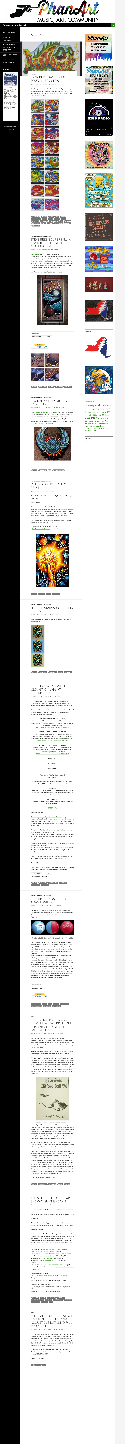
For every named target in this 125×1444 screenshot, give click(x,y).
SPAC (86, 423)
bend (57, 216)
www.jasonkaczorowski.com (53, 1265)
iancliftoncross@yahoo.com (41, 529)
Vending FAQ (98, 25)
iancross (41, 593)
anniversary (42, 1184)
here (42, 1047)
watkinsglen (56, 1006)
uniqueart (88, 431)
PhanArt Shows (54, 25)
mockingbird (42, 386)
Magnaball (44, 221)
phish (43, 1364)
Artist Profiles (64, 25)
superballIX (67, 386)
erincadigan (108, 408)
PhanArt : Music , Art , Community (15, 25)
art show (99, 405)
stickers (91, 424)
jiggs (87, 412)
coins (50, 1003)
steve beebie (58, 386)
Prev (5, 96)
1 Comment (56, 249)
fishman (100, 410)
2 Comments (54, 491)
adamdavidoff (36, 1003)
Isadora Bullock (107, 410)
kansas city (35, 221)
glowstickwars (52, 882)
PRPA (106, 418)
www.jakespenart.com (47, 1256)
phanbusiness (35, 683)
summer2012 (89, 426)
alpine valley (36, 216)
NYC (86, 415)
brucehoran (91, 408)
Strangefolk (6, 37)
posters (33, 74)
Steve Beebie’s (35, 254)
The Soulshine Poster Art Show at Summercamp (51, 1199)
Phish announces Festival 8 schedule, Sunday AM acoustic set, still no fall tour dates (52, 1321)
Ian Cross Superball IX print (48, 485)
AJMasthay (35, 1297)
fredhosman (51, 1297)
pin (50, 470)
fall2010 (86, 410)
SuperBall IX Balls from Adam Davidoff (50, 900)
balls (44, 1003)
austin (51, 216)
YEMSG (94, 430)
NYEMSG (101, 415)
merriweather (54, 221)
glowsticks (42, 882)
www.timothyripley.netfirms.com (49, 1254)
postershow (68, 1299)
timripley (44, 1302)
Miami (94, 412)
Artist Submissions (76, 25)
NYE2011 (94, 415)
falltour (95, 410)
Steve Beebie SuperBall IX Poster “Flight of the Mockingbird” (51, 242)
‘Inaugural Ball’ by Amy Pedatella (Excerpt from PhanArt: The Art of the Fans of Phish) (51, 1025)
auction (86, 408)
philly (43, 223)
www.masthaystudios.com (48, 1260)
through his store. (40, 95)
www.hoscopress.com (48, 1249)
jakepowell (60, 1297)
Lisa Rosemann (55, 1223)
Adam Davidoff (49, 910)
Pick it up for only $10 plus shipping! (42, 423)
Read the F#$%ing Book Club (9, 33)
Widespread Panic (7, 40)
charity (95, 408)
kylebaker (49, 1299)
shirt (103, 421)
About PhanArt (43, 25)
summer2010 (103, 424)
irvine (63, 219)
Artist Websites (88, 25)
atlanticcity (107, 406)
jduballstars (43, 672)
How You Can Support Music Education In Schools (9, 49)
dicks (50, 219)
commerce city (36, 219)
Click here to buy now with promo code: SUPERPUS (52, 727)
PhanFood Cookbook (9, 44)
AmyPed (34, 1184)
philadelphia (35, 223)
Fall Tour (90, 410)
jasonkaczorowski (37, 1299)
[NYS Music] (99, 348)
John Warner (43, 470)
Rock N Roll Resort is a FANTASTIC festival (44, 412)
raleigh (50, 223)
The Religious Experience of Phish (10, 55)
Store (4, 29)
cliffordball (52, 1184)
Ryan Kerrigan (58, 223)
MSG (108, 412)
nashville (68, 221)
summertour (64, 1003)
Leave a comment (56, 84)
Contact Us (107, 25)
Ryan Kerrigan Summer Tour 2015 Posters (49, 78)
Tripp (51, 1302)
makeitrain (63, 882)
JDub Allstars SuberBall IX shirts (52, 609)
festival (57, 219)
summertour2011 (37, 1006)
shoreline (67, 223)
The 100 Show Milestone (9, 59)
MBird (91, 412)
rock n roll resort (58, 470)
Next (15, 96)
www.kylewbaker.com (46, 1258)
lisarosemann (58, 1299)
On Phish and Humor (8, 62)
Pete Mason (44, 84)
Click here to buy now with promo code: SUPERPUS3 (52, 754)
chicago (99, 408)
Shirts (60, 672)
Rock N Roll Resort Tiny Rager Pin (50, 402)
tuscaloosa (35, 225)
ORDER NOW (52, 808)
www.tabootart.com (42, 1251)
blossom (63, 216)
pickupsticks (35, 884)
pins (87, 417)
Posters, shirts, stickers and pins (41, 236)
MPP (62, 221)
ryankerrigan (97, 421)
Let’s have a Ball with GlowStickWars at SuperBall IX (48, 689)
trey (103, 428)
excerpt (60, 1184)
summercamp (36, 1302)
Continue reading (9, 117)
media (32, 1016)
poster (51, 386)
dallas (45, 219)
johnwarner (52, 672)
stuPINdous (96, 423)
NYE (89, 415)
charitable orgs (36, 1195)
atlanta (44, 216)
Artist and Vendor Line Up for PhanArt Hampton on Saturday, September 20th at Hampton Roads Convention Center (10, 95)
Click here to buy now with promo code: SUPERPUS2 (52, 741)
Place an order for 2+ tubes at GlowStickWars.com (46, 817)
